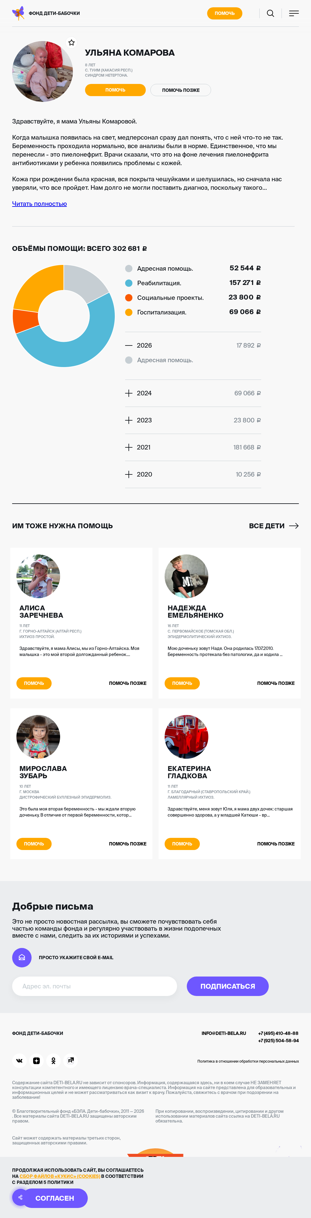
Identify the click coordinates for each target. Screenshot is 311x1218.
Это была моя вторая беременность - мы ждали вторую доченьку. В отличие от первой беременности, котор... (77, 812)
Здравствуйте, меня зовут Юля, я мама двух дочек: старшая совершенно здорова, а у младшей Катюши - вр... (230, 812)
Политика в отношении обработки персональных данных (248, 1061)
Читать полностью (39, 203)
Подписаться (227, 986)
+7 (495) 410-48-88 (278, 1033)
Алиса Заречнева (41, 611)
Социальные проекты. (170, 297)
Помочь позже (181, 90)
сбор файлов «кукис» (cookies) (60, 1176)
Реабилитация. (159, 282)
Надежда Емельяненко (196, 611)
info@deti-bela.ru (224, 1033)
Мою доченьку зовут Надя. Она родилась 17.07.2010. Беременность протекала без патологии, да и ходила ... (225, 651)
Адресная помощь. (165, 268)
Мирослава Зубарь (43, 772)
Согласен (55, 1198)
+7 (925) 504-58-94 (278, 1040)
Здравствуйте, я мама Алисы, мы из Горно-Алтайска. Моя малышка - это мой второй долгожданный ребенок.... (79, 651)
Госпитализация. (161, 312)
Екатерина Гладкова (189, 772)
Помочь (225, 13)
